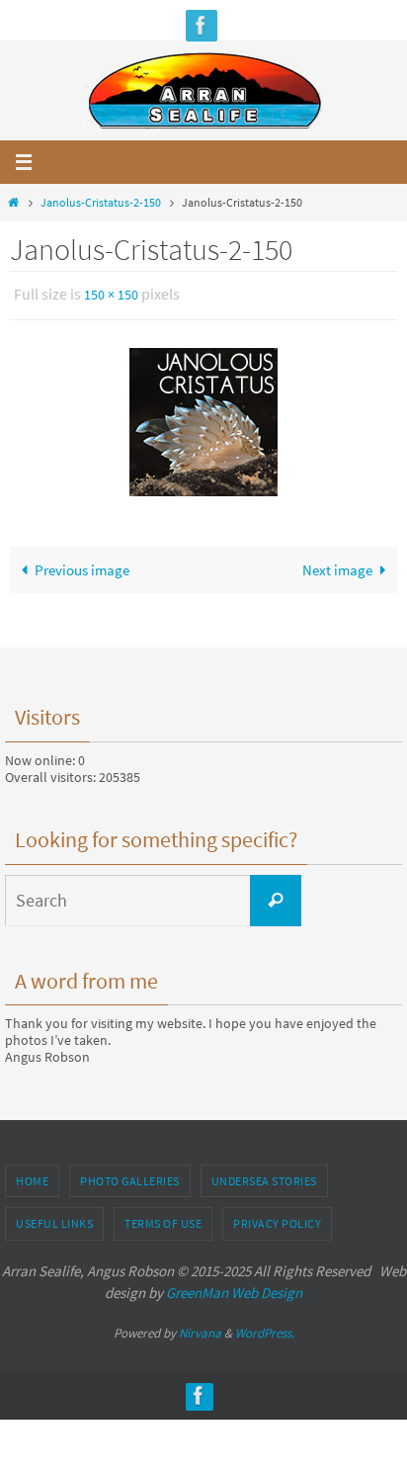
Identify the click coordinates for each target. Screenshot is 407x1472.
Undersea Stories (264, 1176)
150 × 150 (111, 294)
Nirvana (200, 1328)
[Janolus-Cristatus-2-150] (203, 417)
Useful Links (54, 1219)
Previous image (82, 565)
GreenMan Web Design (234, 1288)
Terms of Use (163, 1219)
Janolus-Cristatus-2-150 (101, 202)
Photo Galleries (130, 1176)
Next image (337, 565)
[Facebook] (201, 25)
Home (32, 1176)
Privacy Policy (277, 1219)
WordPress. (264, 1328)
